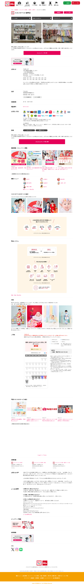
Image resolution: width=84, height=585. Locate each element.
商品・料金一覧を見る (16, 295)
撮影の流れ (54, 575)
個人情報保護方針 (56, 578)
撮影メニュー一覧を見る (28, 189)
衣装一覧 (49, 575)
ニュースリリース (48, 578)
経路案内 (58, 12)
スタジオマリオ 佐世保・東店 (40, 462)
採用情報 (37, 578)
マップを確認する (27, 97)
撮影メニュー (18, 575)
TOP (12, 9)
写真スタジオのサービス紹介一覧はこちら (20, 423)
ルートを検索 (37, 97)
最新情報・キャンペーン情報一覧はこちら (20, 173)
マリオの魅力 (36, 575)
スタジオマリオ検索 (23, 9)
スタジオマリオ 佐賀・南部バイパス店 (62, 462)
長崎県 (30, 9)
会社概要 (42, 578)
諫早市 (34, 9)
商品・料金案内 (43, 575)
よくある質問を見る (27, 514)
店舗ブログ (60, 575)
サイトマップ (26, 578)
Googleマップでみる (42, 455)
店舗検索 (68, 3)
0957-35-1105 (26, 106)
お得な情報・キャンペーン (28, 575)
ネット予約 (76, 3)
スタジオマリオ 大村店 (17, 462)
